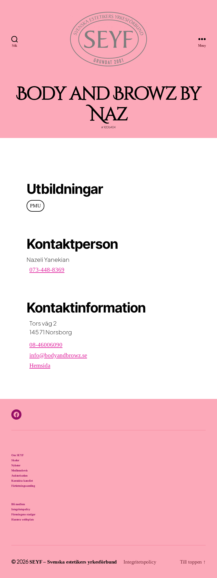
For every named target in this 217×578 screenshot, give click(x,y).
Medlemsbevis (19, 470)
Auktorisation (19, 475)
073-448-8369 (46, 269)
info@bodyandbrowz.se (58, 355)
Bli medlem (18, 504)
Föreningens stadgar (23, 514)
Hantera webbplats (22, 519)
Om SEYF (17, 455)
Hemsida (39, 365)
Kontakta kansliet (21, 480)
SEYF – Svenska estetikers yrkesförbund (73, 562)
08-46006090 (45, 344)
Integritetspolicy (20, 509)
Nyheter (15, 465)
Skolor (15, 460)
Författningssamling (23, 485)
